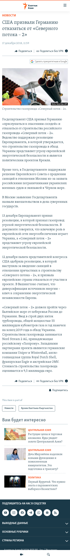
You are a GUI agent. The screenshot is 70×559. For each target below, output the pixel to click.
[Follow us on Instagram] (13, 512)
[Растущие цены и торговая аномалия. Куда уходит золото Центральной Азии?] (15, 434)
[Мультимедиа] (21, 554)
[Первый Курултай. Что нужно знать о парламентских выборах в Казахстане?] (15, 481)
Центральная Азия (39, 430)
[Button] (23, 51)
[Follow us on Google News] (47, 512)
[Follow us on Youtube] (5, 512)
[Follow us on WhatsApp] (38, 512)
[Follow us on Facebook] (22, 512)
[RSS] (55, 512)
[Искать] (48, 554)
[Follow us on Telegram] (30, 512)
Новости (9, 15)
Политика (34, 477)
